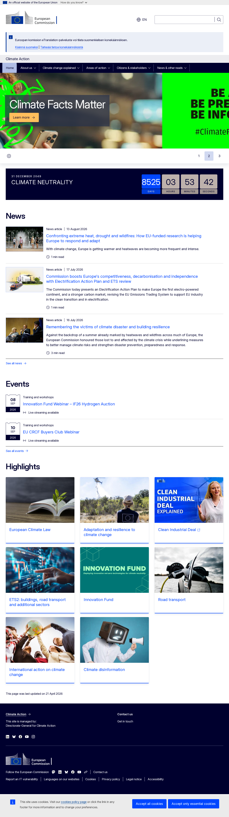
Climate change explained (59, 68)
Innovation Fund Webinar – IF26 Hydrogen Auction (69, 404)
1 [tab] (198, 156)
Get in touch (125, 721)
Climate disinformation (104, 669)
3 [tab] (219, 156)
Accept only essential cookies (194, 804)
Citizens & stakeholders (132, 68)
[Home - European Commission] (35, 18)
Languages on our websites (61, 779)
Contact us (100, 772)
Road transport (172, 599)
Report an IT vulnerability (22, 779)
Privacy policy (111, 779)
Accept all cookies (149, 804)
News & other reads (170, 68)
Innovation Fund (98, 599)
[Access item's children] (36, 68)
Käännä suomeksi (26, 47)
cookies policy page (74, 802)
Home (10, 68)
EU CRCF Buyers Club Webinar (51, 432)
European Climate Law (29, 529)
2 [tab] (209, 156)
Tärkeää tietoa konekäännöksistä (61, 47)
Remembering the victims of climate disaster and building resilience (108, 327)
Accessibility (156, 779)
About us (26, 68)
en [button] (144, 19)
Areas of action (96, 68)
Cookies (90, 779)
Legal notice (134, 779)
